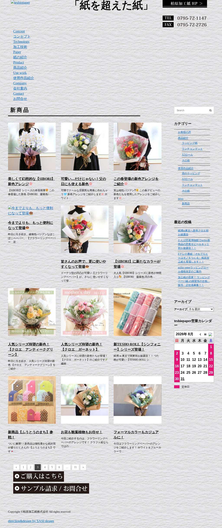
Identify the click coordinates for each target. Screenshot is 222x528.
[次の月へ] (211, 334)
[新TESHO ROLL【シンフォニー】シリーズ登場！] (137, 335)
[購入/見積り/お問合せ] (51, 492)
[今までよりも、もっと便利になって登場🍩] (32, 213)
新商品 (186, 203)
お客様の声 (184, 132)
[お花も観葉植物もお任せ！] (85, 422)
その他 (186, 160)
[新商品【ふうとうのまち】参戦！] (32, 422)
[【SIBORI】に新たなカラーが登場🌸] (137, 252)
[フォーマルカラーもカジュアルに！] (137, 422)
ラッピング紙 (190, 142)
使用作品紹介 (186, 168)
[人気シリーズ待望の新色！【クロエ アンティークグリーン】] (32, 335)
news (180, 198)
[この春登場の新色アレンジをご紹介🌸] (137, 169)
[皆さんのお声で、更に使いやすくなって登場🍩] (85, 252)
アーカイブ (180, 309)
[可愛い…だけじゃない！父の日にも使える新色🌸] (85, 169)
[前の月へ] (199, 334)
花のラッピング (191, 173)
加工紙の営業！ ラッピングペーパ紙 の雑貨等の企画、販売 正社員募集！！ (194, 281)
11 (75, 467)
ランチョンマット (192, 148)
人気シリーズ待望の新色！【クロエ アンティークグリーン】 (30, 349)
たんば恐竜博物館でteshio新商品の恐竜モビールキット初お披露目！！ (194, 244)
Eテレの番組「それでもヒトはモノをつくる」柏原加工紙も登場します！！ (193, 257)
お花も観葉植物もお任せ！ (82, 432)
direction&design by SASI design (31, 521)
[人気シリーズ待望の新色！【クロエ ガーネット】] (85, 335)
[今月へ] (205, 334)
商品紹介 (183, 138)
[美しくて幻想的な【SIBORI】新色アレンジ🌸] (32, 169)
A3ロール (187, 154)
